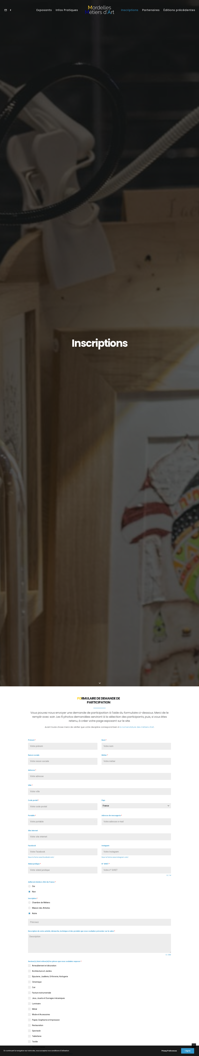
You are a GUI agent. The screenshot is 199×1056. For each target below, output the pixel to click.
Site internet (33, 831)
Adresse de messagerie (112, 815)
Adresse (32, 770)
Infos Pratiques (67, 10)
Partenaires (151, 10)
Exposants (44, 10)
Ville (30, 785)
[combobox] (136, 805)
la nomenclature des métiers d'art (137, 727)
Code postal (33, 800)
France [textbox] (106, 805)
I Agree (187, 1051)
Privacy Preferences (169, 1051)
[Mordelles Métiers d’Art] (99, 10)
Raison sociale (33, 755)
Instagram (105, 846)
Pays (103, 800)
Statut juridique (34, 864)
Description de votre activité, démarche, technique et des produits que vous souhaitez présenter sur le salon (71, 931)
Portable (32, 815)
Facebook (32, 846)
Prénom (31, 740)
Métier (105, 755)
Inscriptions (129, 10)
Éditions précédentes (179, 10)
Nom (104, 740)
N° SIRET (106, 864)
